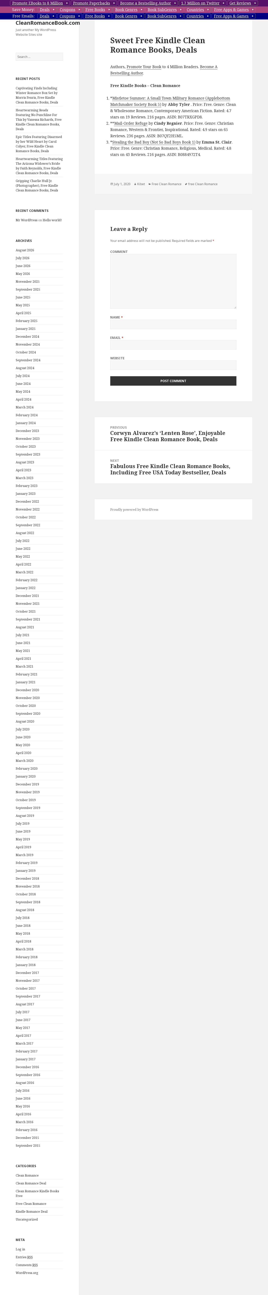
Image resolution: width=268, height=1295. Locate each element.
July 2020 (22, 729)
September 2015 (28, 1145)
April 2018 (23, 941)
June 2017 (23, 1020)
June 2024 (23, 384)
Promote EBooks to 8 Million (37, 3)
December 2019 (27, 784)
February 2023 (26, 486)
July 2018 (22, 918)
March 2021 (24, 666)
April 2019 (23, 847)
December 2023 (27, 431)
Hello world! (52, 220)
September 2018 (28, 902)
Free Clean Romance (31, 1204)
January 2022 (26, 588)
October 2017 (26, 988)
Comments (27, 1265)
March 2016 (24, 1122)
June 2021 (23, 643)
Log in (20, 1249)
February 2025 (26, 321)
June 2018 (23, 925)
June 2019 (23, 831)
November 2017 (28, 980)
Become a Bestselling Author (145, 3)
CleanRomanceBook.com (48, 22)
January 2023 (26, 493)
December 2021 (27, 596)
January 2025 (26, 329)
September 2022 (28, 525)
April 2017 (23, 1035)
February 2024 (26, 415)
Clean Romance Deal (31, 1183)
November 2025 (28, 281)
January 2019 (26, 871)
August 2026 (25, 250)
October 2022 (26, 517)
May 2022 (23, 556)
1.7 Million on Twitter (200, 3)
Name (116, 317)
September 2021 (28, 619)
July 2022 (22, 541)
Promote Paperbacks (91, 3)
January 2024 (26, 423)
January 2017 (26, 1059)
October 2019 (26, 800)
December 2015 (27, 1138)
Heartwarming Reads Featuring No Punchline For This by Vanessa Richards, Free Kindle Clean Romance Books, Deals (39, 119)
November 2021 (28, 603)
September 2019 (28, 808)
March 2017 (24, 1043)
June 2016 (23, 1098)
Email (116, 338)
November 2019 (28, 792)
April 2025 (23, 313)
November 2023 (28, 439)
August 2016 (25, 1083)
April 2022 (23, 564)
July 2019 (22, 823)
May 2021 (23, 651)
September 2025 (28, 289)
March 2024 (24, 407)
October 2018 (26, 894)
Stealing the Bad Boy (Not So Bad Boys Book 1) (153, 142)
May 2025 (23, 305)
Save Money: (23, 9)
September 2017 (28, 996)
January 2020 (26, 776)
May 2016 (23, 1106)
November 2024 (28, 344)
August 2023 (25, 462)
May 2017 (23, 1028)
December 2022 (27, 501)
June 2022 (23, 548)
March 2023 (24, 478)
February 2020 (26, 768)
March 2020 (24, 761)
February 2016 (26, 1130)
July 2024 (22, 376)
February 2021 (26, 674)
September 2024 (28, 360)
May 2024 (23, 391)
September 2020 (28, 713)
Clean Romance (27, 1175)
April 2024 (23, 399)
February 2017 (26, 1051)
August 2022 (25, 533)
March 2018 (24, 949)
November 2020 (28, 698)
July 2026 (22, 258)
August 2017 (25, 1004)
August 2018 (25, 910)
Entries (24, 1257)
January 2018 (26, 965)
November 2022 (28, 509)
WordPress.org (27, 1273)
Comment (119, 252)
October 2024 (26, 352)
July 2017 (22, 1012)
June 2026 (23, 266)
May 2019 (23, 839)
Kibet (141, 184)
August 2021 (25, 627)
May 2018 (23, 933)
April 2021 (23, 658)
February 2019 (26, 863)
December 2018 (27, 878)
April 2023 (23, 470)
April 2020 (23, 753)
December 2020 (27, 690)
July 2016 (22, 1090)
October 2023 (26, 446)
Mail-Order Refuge (131, 123)
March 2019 (24, 855)
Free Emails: (23, 16)
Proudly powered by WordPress (134, 509)
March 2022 (24, 572)
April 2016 (23, 1114)
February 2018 (26, 957)
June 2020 (23, 737)
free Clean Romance (203, 184)
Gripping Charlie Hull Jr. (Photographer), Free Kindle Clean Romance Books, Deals (37, 185)
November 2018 (28, 886)
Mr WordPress (26, 220)
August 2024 (25, 368)
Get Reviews (240, 3)
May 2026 (23, 274)
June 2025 (23, 297)
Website (117, 358)
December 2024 (27, 336)
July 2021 (22, 635)
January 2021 (26, 682)
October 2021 (26, 611)
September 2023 (28, 454)
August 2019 (25, 816)
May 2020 (23, 745)
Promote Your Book (144, 66)
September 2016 (28, 1075)
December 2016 (27, 1067)
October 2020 (26, 706)
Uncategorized (27, 1219)
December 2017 (27, 973)
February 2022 (26, 580)
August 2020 (25, 721)
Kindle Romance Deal (31, 1211)
